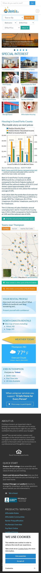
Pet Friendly (7, 84)
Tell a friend (13, 493)
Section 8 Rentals (27, 99)
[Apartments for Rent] (29, 77)
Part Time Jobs (12, 378)
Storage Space (7, 114)
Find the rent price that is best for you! (19, 219)
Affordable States (12, 513)
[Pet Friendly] (10, 77)
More (24, 28)
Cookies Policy (23, 549)
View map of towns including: (16, 324)
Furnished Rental (9, 69)
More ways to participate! (21, 404)
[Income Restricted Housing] (29, 107)
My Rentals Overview (13, 524)
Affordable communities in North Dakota (20, 289)
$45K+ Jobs (11, 376)
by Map (6, 229)
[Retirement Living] (10, 92)
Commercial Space (28, 69)
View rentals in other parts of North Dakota (21, 283)
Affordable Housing (28, 114)
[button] (29, 253)
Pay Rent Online (11, 528)
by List (14, 229)
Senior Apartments (9, 99)
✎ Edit (26, 275)
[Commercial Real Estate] (29, 62)
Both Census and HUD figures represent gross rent (19, 170)
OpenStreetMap (32, 277)
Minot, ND (10, 326)
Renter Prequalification (14, 520)
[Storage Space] (10, 107)
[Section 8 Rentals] (29, 92)
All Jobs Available (13, 381)
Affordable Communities (14, 517)
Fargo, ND (10, 329)
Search (28, 18)
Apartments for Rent (28, 84)
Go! (32, 3)
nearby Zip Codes (26, 229)
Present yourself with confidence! (16, 310)
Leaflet (14, 277)
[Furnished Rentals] (10, 62)
